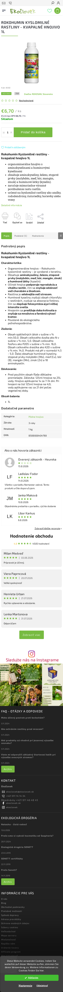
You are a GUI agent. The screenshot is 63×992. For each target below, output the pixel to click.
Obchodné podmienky (13, 907)
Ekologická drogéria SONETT (17, 847)
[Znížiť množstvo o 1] (3, 132)
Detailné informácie (11, 205)
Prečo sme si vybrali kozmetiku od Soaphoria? (27, 835)
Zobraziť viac (31, 634)
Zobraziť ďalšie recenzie (47, 528)
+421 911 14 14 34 (15, 796)
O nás (4, 898)
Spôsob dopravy (10, 915)
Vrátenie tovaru (10, 947)
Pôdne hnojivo (36, 416)
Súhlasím (33, 977)
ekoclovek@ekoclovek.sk (20, 791)
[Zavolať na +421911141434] (11, 3)
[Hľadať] (52, 3)
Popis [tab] (6, 235)
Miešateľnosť (8, 939)
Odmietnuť (42, 985)
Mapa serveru (8, 935)
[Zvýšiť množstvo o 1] (11, 132)
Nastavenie (25, 985)
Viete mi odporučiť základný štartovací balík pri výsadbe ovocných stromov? (28, 756)
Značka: (38, 94)
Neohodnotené (26, 100)
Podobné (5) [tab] (20, 235)
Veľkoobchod (8, 931)
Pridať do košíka (33, 132)
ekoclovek (12, 807)
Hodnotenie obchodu (31, 535)
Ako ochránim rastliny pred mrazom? (22, 729)
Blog (3, 903)
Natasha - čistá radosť (14, 824)
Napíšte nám (8, 943)
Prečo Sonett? (9, 870)
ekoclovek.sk (13, 803)
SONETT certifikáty (12, 858)
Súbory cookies (9, 927)
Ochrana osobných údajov (15, 923)
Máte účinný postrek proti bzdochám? (23, 717)
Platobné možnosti (11, 911)
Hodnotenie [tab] (38, 235)
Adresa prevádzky (11, 919)
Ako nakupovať (9, 955)
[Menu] (3, 10)
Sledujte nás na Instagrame (32, 660)
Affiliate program (11, 951)
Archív (8, 769)
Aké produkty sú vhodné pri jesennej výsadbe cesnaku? (27, 741)
